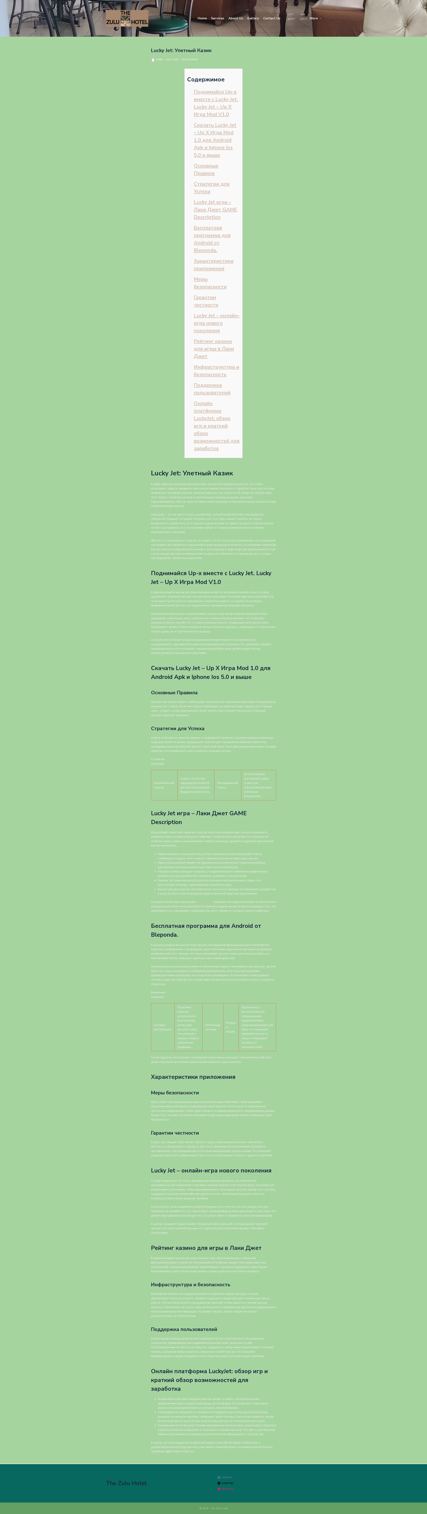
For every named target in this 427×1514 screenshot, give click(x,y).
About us (235, 18)
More (314, 18)
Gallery (253, 18)
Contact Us (271, 18)
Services (217, 18)
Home (202, 18)
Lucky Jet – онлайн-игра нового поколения (217, 323)
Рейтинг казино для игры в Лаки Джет (214, 349)
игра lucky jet (205, 902)
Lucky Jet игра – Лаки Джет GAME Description (215, 210)
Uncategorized (190, 59)
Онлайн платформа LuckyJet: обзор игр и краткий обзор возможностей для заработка (217, 426)
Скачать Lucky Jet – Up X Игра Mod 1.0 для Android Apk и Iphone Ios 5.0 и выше (215, 140)
